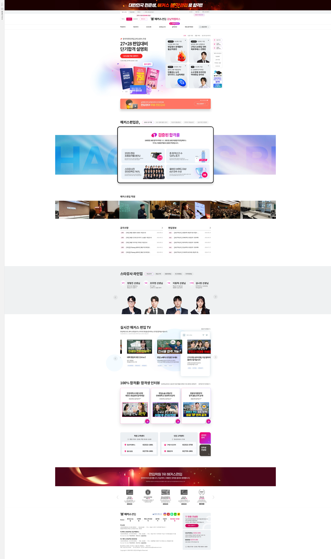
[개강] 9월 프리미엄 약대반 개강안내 (136, 242)
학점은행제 (132, 12)
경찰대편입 (168, 274)
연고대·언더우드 (206, 35)
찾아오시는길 (130, 520)
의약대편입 (188, 274)
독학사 (138, 12)
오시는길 (218, 66)
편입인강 (143, 19)
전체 (185, 35)
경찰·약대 (197, 35)
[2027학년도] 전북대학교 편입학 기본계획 (186, 237)
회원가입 (197, 12)
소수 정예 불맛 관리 (161, 122)
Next (129, 91)
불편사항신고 (158, 514)
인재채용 (139, 520)
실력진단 (174, 27)
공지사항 (218, 59)
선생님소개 (162, 27)
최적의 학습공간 (189, 122)
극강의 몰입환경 (176, 122)
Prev (123, 91)
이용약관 (165, 520)
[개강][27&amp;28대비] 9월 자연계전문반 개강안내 (139, 247)
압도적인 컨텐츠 (202, 122)
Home (122, 520)
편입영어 (149, 274)
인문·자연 (190, 35)
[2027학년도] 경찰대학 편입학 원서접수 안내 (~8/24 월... (187, 233)
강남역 (129, 19)
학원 (123, 19)
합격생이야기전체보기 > (205, 384)
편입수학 (158, 274)
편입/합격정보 (189, 27)
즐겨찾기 (157, 520)
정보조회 (148, 546)
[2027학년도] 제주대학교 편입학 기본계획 (186, 242)
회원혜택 (218, 56)
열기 (2, 12)
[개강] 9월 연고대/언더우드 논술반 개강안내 (139, 237)
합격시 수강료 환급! (143, 15)
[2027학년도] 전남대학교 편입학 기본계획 (186, 247)
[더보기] (162, 228)
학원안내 (122, 27)
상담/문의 (204, 27)
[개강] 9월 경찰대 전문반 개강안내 (136, 233)
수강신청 (148, 27)
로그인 (190, 12)
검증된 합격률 (148, 122)
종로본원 (135, 19)
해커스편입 (124, 12)
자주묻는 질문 (217, 63)
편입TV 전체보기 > (206, 329)
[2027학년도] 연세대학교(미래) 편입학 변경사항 (187, 252)
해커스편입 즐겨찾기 (149, 12)
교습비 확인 (143, 535)
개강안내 (135, 27)
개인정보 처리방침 (174, 520)
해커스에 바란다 (205, 12)
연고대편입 (178, 274)
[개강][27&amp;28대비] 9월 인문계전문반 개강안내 (139, 252)
